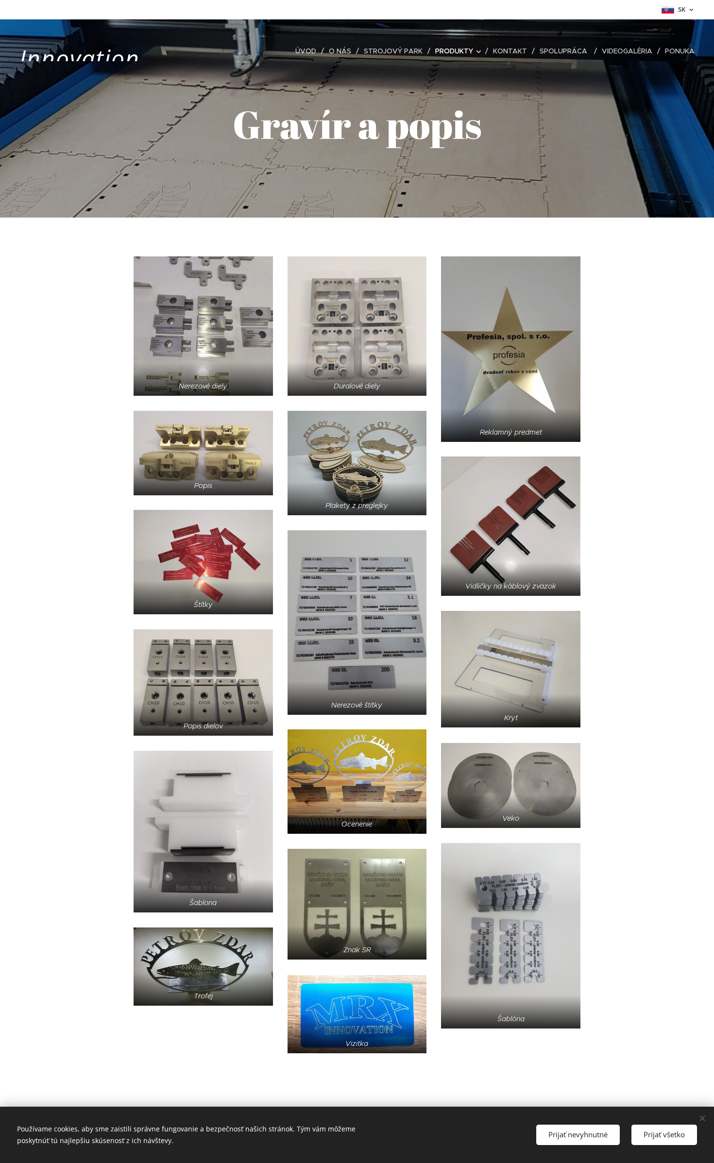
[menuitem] (308, 51)
